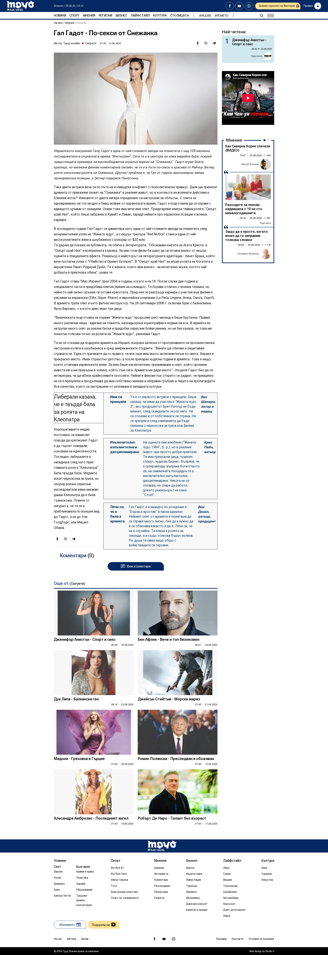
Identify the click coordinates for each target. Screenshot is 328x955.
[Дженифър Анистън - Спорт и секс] (94, 613)
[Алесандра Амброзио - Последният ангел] (94, 791)
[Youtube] (239, 6)
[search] (261, 15)
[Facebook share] (197, 43)
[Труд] (162, 846)
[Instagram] (249, 6)
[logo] (20, 6)
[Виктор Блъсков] (265, 164)
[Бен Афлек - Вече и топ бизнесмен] (177, 613)
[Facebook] (230, 6)
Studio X (269, 951)
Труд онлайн (71, 43)
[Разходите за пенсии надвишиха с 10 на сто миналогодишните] (248, 187)
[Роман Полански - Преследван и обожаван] (177, 732)
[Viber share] (205, 43)
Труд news (256, 56)
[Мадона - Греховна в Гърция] (94, 732)
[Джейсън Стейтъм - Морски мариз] (177, 672)
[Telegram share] (214, 43)
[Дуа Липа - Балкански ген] (94, 672)
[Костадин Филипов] (265, 253)
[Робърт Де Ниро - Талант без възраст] (177, 791)
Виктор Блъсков (250, 164)
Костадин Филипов (248, 253)
